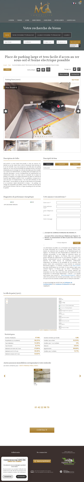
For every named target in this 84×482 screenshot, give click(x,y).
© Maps (46, 330)
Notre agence (59, 20)
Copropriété (62, 164)
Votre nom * (47, 202)
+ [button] (6, 300)
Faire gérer (47, 20)
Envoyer (77, 243)
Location (67, 35)
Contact (42, 430)
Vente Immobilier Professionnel (23, 35)
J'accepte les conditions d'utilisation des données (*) (60, 232)
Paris (9, 65)
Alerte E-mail (71, 20)
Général (48, 164)
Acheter (11, 20)
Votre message (47, 219)
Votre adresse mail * (47, 206)
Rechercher (75, 42)
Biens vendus (36, 20)
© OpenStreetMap (53, 330)
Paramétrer (7, 476)
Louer (27, 20)
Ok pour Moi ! (21, 476)
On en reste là (20, 459)
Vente (7, 35)
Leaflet (41, 330)
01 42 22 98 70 (42, 407)
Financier (75, 164)
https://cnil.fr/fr (77, 265)
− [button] (6, 302)
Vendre (19, 20)
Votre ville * (46, 215)
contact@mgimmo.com (42, 421)
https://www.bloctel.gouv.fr (68, 275)
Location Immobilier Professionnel (48, 35)
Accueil (5, 65)
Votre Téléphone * (48, 211)
